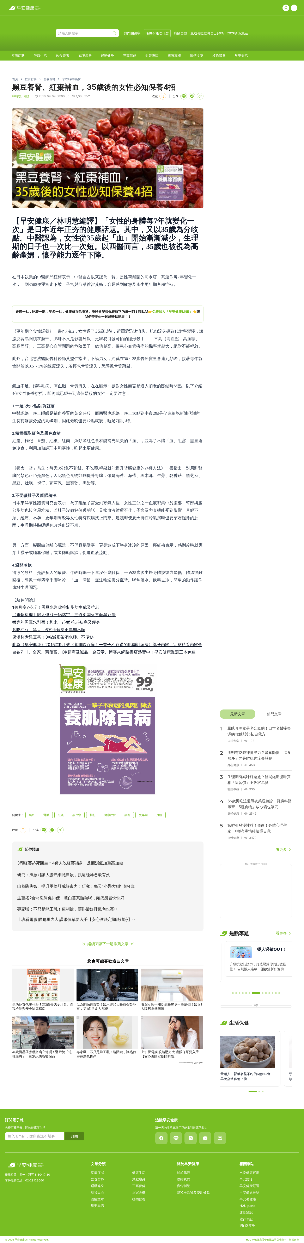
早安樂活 (241, 55)
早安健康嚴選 (249, 1186)
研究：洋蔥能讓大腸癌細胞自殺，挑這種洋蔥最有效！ (65, 874)
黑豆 (32, 815)
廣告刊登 (183, 1186)
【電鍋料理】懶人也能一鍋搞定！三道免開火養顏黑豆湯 (64, 614)
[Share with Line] (183, 96)
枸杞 (93, 815)
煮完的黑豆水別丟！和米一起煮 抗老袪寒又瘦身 (56, 622)
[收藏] (162, 96)
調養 (127, 815)
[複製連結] (200, 96)
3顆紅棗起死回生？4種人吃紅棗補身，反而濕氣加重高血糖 (70, 863)
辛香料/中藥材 (71, 79)
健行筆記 (246, 1219)
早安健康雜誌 (249, 1192)
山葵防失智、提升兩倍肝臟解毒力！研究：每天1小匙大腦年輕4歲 (75, 886)
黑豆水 (76, 815)
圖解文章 (196, 55)
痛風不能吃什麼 (157, 33)
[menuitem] (18, 56)
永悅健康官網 (249, 1172)
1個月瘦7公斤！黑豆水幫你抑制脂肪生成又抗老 (55, 607)
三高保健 (129, 55)
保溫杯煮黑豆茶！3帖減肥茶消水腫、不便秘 (52, 637)
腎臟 (46, 815)
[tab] (237, 714)
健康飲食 (110, 815)
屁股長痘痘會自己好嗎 (207, 33)
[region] (107, 314)
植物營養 (219, 55)
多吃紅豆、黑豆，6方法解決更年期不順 (48, 629)
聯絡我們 (183, 1179)
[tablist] (256, 714)
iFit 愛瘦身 (247, 1226)
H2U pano (247, 1206)
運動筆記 (246, 1212)
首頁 (15, 79)
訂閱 (74, 1136)
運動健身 (107, 55)
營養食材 (49, 79)
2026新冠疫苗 (237, 33)
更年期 (143, 815)
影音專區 (152, 55)
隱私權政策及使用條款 (193, 1192)
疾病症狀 (18, 55)
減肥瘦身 (85, 55)
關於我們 (183, 1172)
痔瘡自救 (180, 33)
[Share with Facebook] (192, 96)
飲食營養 (62, 55)
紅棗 (61, 815)
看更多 (281, 849)
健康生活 (40, 55)
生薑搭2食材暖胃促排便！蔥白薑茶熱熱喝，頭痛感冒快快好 (70, 897)
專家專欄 (174, 55)
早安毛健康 (247, 1199)
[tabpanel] (256, 787)
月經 (159, 815)
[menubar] (129, 56)
